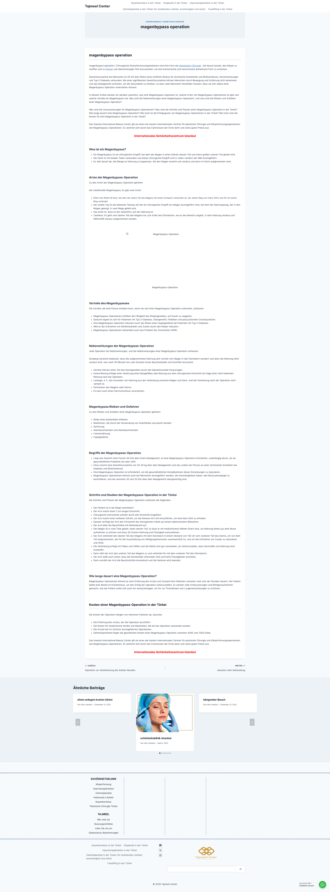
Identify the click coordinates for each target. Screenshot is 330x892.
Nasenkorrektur (104, 802)
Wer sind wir (103, 819)
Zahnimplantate (103, 793)
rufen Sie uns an (103, 828)
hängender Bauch (214, 699)
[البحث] (240, 869)
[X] (160, 850)
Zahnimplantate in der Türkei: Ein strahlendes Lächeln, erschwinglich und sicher (164, 9)
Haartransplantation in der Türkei (207, 3)
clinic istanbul (86, 705)
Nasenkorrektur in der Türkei (146, 3)
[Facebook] (160, 845)
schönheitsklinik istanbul (155, 738)
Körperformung (153, 22)
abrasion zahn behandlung (231, 668)
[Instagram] (160, 855)
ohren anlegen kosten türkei (94, 699)
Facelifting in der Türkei (220, 9)
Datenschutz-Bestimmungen (103, 832)
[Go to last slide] (78, 722)
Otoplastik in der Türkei (175, 3)
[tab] (159, 753)
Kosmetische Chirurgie (173, 22)
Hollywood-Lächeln (103, 797)
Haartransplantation (103, 788)
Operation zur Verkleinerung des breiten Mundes (110, 668)
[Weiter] (252, 722)
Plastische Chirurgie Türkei (103, 806)
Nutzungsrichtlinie (103, 824)
